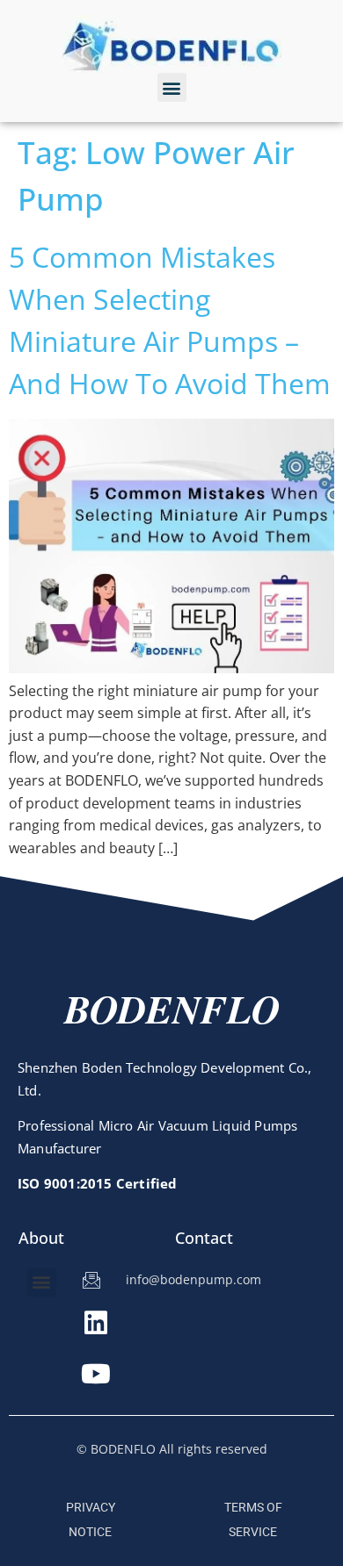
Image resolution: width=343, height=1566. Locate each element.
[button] (171, 87)
